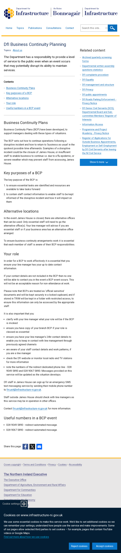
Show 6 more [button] (97, 162)
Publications (35, 28)
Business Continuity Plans (20, 88)
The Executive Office (15, 479)
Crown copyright (12, 464)
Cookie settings (11, 503)
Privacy (52, 464)
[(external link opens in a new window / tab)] (25, 446)
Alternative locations (17, 98)
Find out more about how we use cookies (26, 536)
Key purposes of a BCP (19, 93)
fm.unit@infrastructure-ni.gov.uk (24, 389)
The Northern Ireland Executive (25, 474)
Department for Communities (20, 489)
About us (17, 50)
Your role (11, 103)
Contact (70, 28)
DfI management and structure (98, 84)
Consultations (53, 28)
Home (9, 28)
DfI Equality (88, 79)
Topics (20, 28)
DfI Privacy (87, 89)
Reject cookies (79, 546)
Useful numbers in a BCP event (23, 108)
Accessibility (75, 464)
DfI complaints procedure (95, 74)
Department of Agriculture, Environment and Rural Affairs (35, 484)
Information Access (92, 124)
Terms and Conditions (34, 464)
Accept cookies (104, 546)
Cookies (62, 464)
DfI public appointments (94, 94)
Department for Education (18, 494)
